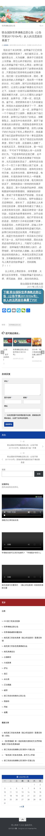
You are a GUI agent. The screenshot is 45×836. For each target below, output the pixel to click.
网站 (6, 406)
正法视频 (7, 685)
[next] (42, 352)
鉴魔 (6, 712)
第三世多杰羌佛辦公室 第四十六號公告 (19, 749)
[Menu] (42, 3)
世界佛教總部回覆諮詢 (13, 632)
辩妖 (6, 707)
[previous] (2, 352)
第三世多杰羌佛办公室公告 (15, 696)
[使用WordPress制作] (16, 828)
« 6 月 (22, 807)
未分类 (6, 679)
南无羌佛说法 (9, 652)
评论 (6, 381)
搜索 (3, 469)
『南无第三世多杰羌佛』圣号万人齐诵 (19, 755)
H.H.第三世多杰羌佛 (12, 621)
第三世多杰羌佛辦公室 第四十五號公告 (19, 760)
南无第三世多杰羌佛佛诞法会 (15, 646)
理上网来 (6, 3)
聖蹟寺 (6, 701)
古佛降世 (7, 657)
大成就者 (7, 663)
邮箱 (25, 398)
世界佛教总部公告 (8, 26)
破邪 (6, 690)
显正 (6, 674)
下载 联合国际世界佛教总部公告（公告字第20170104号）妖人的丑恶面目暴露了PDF (22, 296)
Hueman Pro (32, 828)
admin (6, 45)
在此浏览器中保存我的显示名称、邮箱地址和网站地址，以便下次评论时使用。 (22, 416)
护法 (6, 668)
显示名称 (8, 398)
